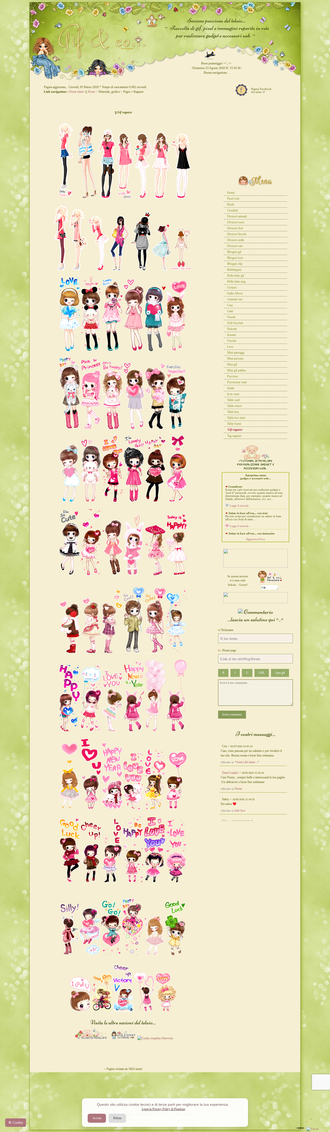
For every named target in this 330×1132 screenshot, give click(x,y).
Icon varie (233, 394)
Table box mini (236, 418)
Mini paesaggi (235, 352)
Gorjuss (232, 287)
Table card (233, 400)
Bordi (230, 204)
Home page (228, 650)
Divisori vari (235, 246)
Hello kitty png (236, 281)
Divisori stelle (235, 240)
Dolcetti (232, 329)
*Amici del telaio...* (247, 762)
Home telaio (76, 91)
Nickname (226, 630)
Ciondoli (232, 210)
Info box (240, 810)
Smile (230, 388)
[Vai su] (312, 1129)
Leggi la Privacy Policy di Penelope (163, 1109)
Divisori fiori (235, 228)
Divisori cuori (235, 222)
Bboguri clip (234, 264)
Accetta (96, 1118)
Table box (233, 412)
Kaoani (231, 335)
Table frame (234, 423)
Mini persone (235, 358)
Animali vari (234, 299)
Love (230, 346)
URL (262, 673)
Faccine (231, 341)
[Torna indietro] (300, 1129)
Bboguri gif (234, 252)
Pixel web (233, 198)
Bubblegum (234, 269)
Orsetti (231, 317)
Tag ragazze (234, 436)
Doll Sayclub (235, 323)
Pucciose (232, 376)
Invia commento (232, 714)
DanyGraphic (230, 772)
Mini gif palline (236, 370)
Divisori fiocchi (236, 234)
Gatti (230, 311)
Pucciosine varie (237, 382)
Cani (230, 305)
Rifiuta (117, 1118)
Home (91, 91)
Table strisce (234, 406)
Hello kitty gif (235, 275)
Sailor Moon (235, 293)
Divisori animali (237, 216)
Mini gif (232, 364)
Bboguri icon (235, 258)
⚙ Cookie (15, 1123)
